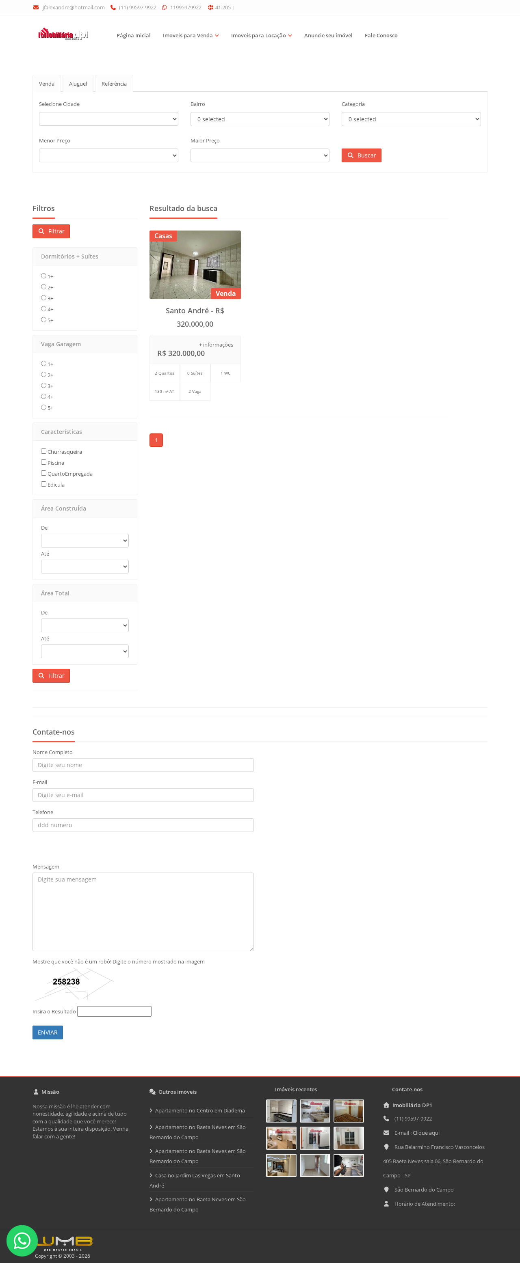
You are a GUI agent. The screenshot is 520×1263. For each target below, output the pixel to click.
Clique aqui (426, 1132)
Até (45, 553)
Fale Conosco (381, 35)
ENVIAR (48, 1032)
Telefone (42, 812)
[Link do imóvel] (283, 1112)
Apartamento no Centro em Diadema (200, 1110)
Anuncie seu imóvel (328, 35)
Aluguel (78, 83)
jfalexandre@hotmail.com (74, 7)
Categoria (353, 104)
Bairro (198, 104)
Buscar (365, 155)
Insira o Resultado (54, 1011)
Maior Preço (205, 140)
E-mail (39, 782)
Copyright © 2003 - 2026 (61, 1255)
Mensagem (45, 866)
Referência (114, 83)
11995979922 (185, 7)
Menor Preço (54, 140)
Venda (46, 83)
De (44, 527)
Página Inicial (134, 35)
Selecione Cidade (59, 104)
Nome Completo (52, 752)
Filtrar (55, 231)
